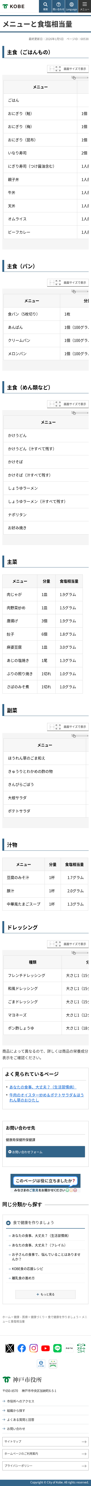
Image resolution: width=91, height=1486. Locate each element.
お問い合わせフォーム (27, 1152)
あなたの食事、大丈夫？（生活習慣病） (41, 1235)
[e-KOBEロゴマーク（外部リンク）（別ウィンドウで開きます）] (41, 1364)
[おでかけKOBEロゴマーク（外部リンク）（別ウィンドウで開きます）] (53, 1364)
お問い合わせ (16, 1428)
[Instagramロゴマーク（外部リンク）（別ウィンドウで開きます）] (33, 1348)
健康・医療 (21, 1317)
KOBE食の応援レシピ (27, 1268)
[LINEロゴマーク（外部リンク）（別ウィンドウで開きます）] (57, 1348)
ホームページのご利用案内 (21, 1453)
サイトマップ (12, 1441)
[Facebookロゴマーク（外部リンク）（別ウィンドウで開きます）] (22, 1348)
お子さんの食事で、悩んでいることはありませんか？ (46, 1256)
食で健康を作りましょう (33, 1222)
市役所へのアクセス (20, 1401)
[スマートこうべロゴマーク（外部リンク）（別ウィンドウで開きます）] (81, 1348)
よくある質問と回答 (20, 1419)
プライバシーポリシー (18, 1466)
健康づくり (38, 1317)
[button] (45, 6)
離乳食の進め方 (23, 1277)
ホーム (6, 1317)
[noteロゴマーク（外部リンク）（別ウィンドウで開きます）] (69, 1348)
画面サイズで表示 (75, 69)
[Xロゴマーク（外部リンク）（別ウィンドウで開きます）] (10, 1348)
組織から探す (16, 1410)
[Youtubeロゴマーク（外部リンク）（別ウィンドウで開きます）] (45, 1348)
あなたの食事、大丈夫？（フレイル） (39, 1245)
